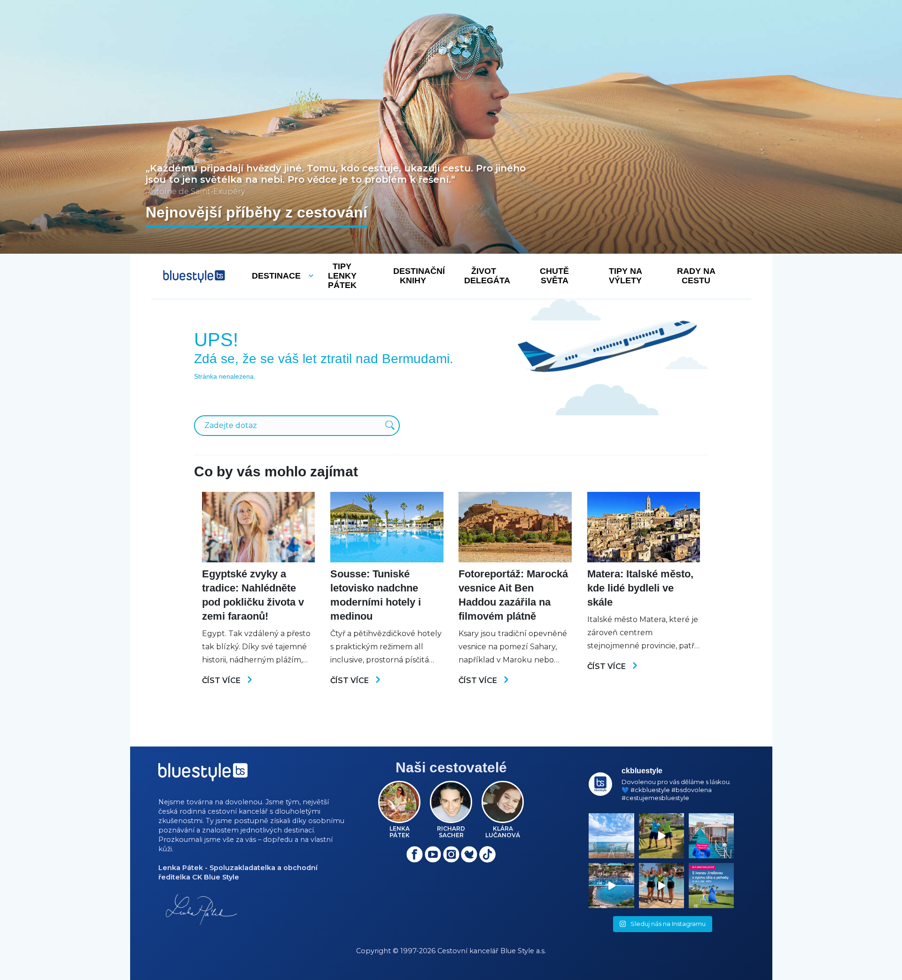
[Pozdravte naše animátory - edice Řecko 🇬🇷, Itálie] (661, 835)
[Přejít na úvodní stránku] (194, 276)
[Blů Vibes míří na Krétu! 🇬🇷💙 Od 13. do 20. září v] (711, 885)
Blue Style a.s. (523, 951)
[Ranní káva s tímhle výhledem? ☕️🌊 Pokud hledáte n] (611, 835)
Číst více (222, 680)
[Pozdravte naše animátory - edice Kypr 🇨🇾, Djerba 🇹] (661, 885)
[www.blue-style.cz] (203, 775)
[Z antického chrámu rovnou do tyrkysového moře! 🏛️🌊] (711, 835)
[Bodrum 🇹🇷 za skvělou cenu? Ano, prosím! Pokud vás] (611, 885)
